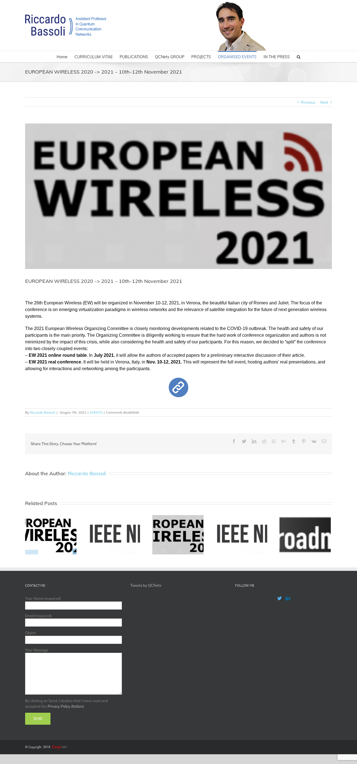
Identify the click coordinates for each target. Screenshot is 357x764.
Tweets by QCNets (145, 585)
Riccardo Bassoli (42, 412)
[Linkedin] (288, 598)
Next (324, 102)
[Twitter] (279, 598)
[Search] (298, 56)
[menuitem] (65, 56)
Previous (308, 102)
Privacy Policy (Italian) (66, 706)
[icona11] (178, 380)
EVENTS (96, 412)
